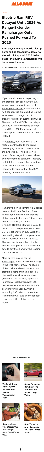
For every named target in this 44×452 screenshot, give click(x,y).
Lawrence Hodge (11, 67)
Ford (24, 211)
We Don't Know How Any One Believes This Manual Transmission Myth (9, 391)
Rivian (17, 211)
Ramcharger (8, 261)
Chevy (35, 211)
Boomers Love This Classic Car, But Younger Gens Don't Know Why (10, 429)
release (10, 141)
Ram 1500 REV (22, 101)
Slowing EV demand (12, 108)
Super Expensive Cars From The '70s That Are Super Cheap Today (32, 389)
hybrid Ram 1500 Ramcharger (17, 129)
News (5, 12)
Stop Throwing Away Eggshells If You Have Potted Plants (32, 428)
